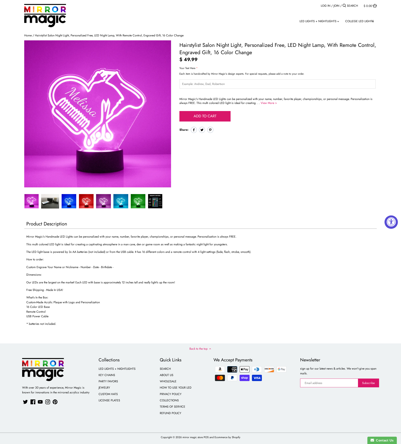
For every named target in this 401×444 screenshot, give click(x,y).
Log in (325, 6)
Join (336, 6)
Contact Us (384, 440)
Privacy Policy (170, 394)
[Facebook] (32, 401)
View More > (269, 103)
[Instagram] (47, 401)
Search (165, 369)
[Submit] (344, 6)
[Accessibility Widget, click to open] (391, 222)
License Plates (109, 400)
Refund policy (170, 413)
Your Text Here (187, 68)
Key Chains (107, 375)
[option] (31, 201)
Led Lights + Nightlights (117, 369)
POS (206, 437)
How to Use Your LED (176, 387)
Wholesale (168, 381)
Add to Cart (205, 116)
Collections (169, 400)
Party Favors (108, 381)
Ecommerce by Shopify (227, 437)
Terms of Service (172, 406)
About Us (166, 375)
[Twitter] (25, 401)
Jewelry (104, 387)
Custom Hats (108, 394)
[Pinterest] (55, 401)
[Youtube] (40, 401)
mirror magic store (193, 437)
